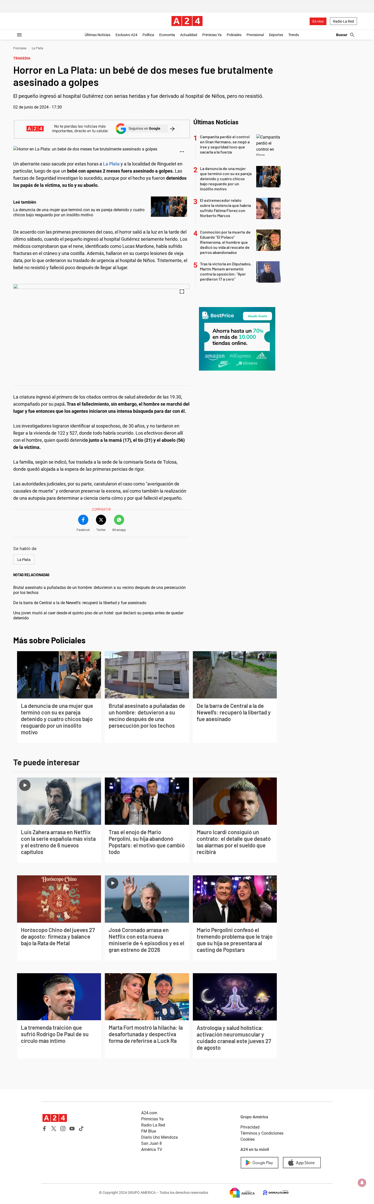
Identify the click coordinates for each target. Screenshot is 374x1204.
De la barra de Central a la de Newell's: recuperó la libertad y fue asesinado (79, 602)
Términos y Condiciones (261, 1133)
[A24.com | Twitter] (53, 1128)
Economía (167, 35)
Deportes (276, 35)
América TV (151, 1149)
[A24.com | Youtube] (72, 1128)
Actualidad (188, 35)
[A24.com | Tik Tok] (81, 1128)
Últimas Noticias (97, 35)
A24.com (149, 1112)
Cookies (247, 1139)
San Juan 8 (151, 1143)
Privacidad (250, 1127)
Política (148, 35)
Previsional (255, 35)
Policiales (234, 35)
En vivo (318, 21)
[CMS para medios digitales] (272, 1193)
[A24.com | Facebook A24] (44, 1128)
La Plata (37, 48)
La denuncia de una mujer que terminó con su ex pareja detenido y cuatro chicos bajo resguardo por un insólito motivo (79, 212)
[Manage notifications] (362, 1183)
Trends (293, 35)
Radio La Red (343, 21)
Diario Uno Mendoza (159, 1137)
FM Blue (148, 1131)
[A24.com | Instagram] (62, 1128)
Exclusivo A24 (126, 35)
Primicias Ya (212, 35)
